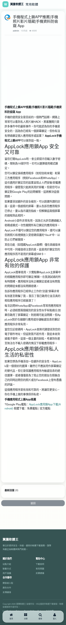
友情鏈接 (7, 592)
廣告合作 (7, 587)
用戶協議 (7, 572)
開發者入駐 (8, 582)
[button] (25, 616)
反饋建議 (40, 572)
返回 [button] (33, 503)
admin (16, 30)
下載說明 (40, 563)
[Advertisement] (28, 66)
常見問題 (40, 568)
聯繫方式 (7, 568)
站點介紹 (7, 563)
